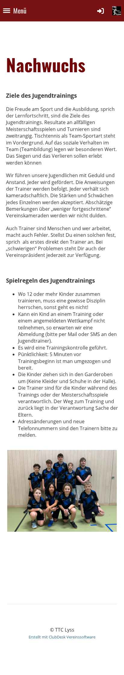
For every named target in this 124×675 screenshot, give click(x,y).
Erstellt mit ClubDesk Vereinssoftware (62, 637)
